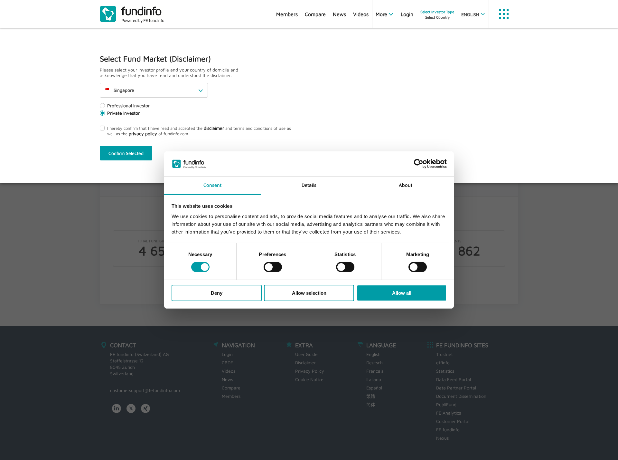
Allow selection (309, 293)
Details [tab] (309, 185)
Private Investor (123, 113)
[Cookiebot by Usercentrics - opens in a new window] (418, 163)
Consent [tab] (212, 185)
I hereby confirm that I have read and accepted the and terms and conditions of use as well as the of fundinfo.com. (199, 130)
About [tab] (406, 185)
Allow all (401, 293)
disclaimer (214, 128)
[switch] (273, 267)
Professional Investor (128, 105)
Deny (216, 293)
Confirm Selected (126, 153)
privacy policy (143, 133)
